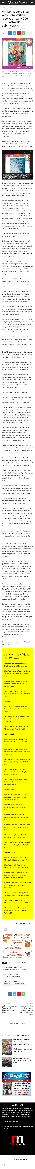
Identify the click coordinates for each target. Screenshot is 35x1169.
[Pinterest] (19, 33)
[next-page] (6, 1067)
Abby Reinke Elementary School (16, 962)
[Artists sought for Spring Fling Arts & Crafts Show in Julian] (7, 1062)
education (23, 969)
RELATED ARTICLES (8, 1035)
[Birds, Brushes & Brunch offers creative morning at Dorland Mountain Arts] (7, 1045)
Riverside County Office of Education (12, 979)
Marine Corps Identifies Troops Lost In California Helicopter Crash (9, 1009)
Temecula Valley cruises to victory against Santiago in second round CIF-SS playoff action (25, 1010)
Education (5, 1054)
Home (3, 7)
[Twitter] (14, 33)
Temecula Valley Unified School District (13, 983)
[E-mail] (5, 930)
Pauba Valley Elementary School (11, 976)
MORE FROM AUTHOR (23, 1035)
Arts (18, 7)
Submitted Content (9, 29)
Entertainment (11, 7)
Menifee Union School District (11, 974)
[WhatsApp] (23, 33)
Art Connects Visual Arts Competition (12, 965)
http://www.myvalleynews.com (17, 1026)
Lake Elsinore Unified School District (12, 972)
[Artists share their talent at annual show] (7, 1051)
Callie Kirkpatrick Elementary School (12, 967)
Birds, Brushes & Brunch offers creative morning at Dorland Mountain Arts (22, 1042)
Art (27, 962)
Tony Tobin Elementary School (11, 986)
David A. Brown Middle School (11, 969)
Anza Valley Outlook (5, 1065)
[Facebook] (10, 33)
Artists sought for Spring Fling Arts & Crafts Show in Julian (22, 1060)
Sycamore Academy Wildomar (11, 981)
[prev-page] (3, 1067)
